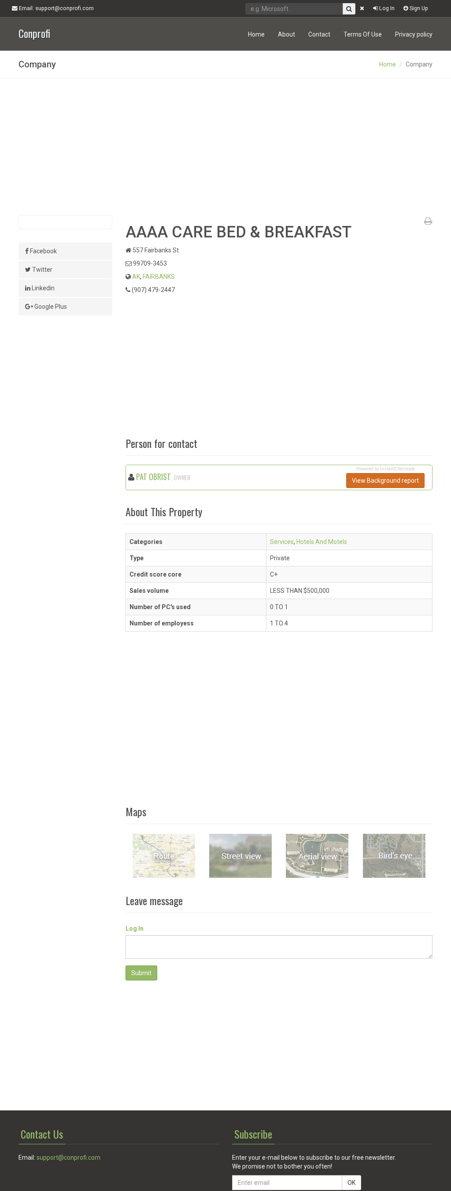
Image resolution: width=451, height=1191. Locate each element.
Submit (141, 972)
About (286, 34)
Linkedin (42, 288)
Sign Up (418, 8)
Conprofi (34, 32)
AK (136, 276)
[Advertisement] (225, 146)
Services (282, 541)
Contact (319, 34)
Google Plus (50, 306)
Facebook (43, 251)
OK (351, 1182)
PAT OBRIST (153, 476)
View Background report (385, 480)
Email (56, 8)
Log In (386, 8)
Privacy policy (414, 34)
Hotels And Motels (321, 541)
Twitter (41, 269)
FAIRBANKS (159, 276)
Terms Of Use (363, 34)
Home (256, 34)
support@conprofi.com (68, 1157)
